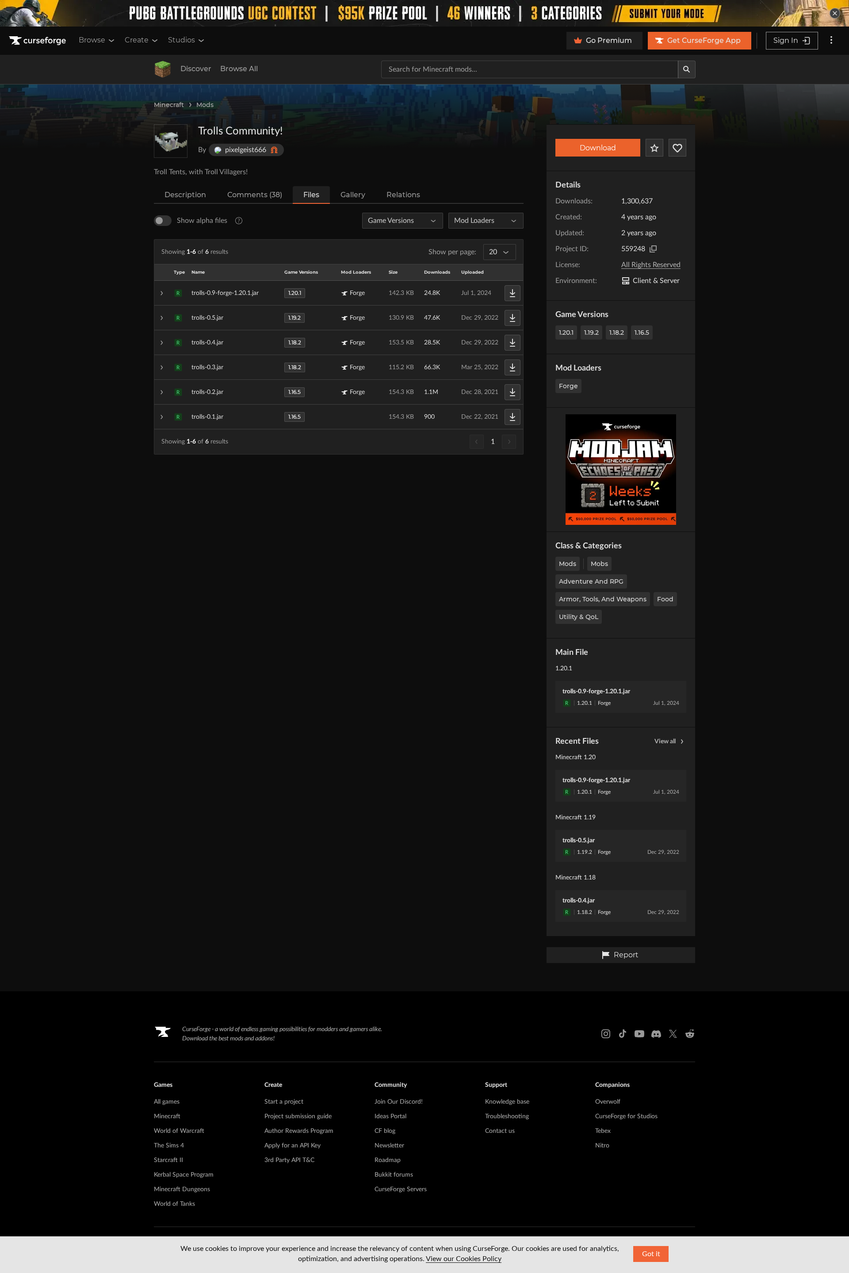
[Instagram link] (605, 1033)
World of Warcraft (179, 1131)
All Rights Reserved (651, 264)
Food (665, 599)
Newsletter (389, 1146)
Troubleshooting (507, 1116)
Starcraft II (168, 1160)
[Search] (687, 69)
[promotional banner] (424, 13)
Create (137, 40)
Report (626, 955)
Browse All (239, 69)
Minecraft (169, 105)
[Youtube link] (639, 1033)
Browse (92, 40)
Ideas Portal (390, 1116)
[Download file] (512, 293)
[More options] (831, 41)
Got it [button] (651, 1254)
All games (167, 1102)
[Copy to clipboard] (653, 249)
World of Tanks (174, 1204)
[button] (338, 293)
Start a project (283, 1102)
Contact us (500, 1131)
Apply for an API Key (292, 1146)
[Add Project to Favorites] (654, 148)
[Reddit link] (690, 1033)
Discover (195, 69)
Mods (205, 105)
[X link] (673, 1033)
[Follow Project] (677, 148)
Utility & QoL (578, 617)
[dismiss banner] (835, 13)
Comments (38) (254, 195)
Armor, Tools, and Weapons (602, 599)
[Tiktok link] (622, 1033)
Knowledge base (507, 1102)
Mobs (599, 564)
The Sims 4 (169, 1146)
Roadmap (388, 1160)
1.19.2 (591, 332)
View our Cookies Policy (463, 1258)
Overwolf (607, 1102)
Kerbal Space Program (184, 1175)
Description (185, 195)
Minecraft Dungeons (182, 1189)
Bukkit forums (394, 1175)
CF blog (385, 1131)
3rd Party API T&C (289, 1160)
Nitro (602, 1146)
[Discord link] (656, 1033)
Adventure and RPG (591, 581)
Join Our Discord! (399, 1102)
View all (665, 741)
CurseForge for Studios (626, 1116)
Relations (403, 195)
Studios (181, 40)
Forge (568, 386)
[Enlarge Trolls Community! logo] (170, 141)
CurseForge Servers (401, 1189)
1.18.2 (616, 332)
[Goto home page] (38, 40)
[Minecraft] (163, 69)
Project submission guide (298, 1116)
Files (311, 195)
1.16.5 (642, 332)
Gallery (352, 195)
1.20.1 (566, 332)
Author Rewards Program (298, 1131)
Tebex (603, 1131)
